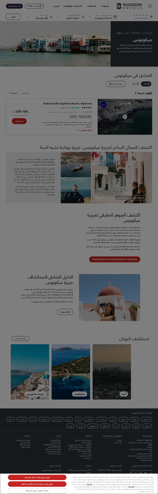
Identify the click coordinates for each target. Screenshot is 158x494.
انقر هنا (131, 487)
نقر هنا (89, 484)
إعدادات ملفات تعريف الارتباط (37, 491)
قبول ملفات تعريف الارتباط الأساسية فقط (37, 484)
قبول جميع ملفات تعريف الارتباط (37, 477)
